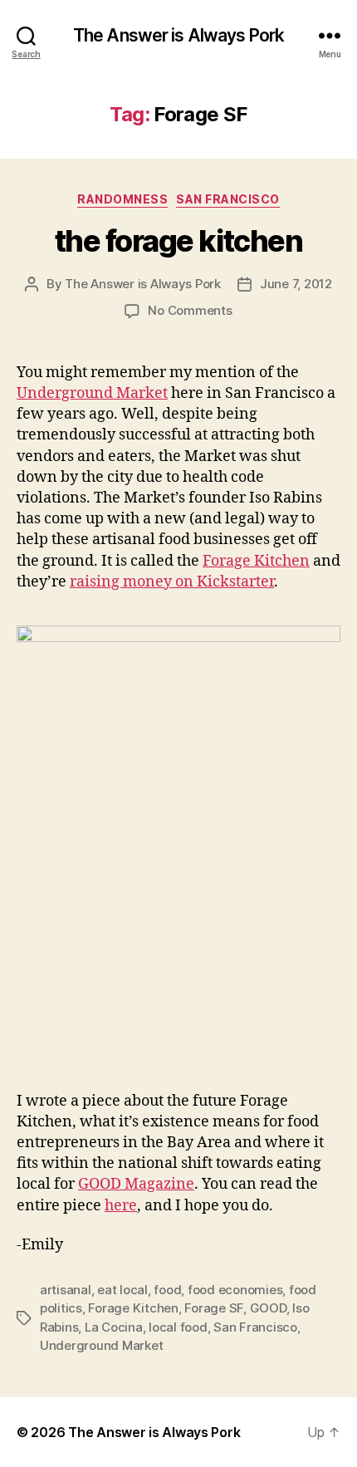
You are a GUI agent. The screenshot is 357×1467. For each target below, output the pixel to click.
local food (178, 1327)
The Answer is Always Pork (178, 35)
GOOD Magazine (136, 1184)
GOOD (268, 1308)
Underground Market (92, 393)
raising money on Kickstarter (172, 581)
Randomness (122, 199)
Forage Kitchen (256, 561)
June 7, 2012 (296, 284)
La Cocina (114, 1327)
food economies (235, 1290)
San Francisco (228, 199)
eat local (122, 1290)
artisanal (65, 1290)
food (167, 1290)
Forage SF (213, 1308)
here (121, 1205)
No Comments (190, 310)
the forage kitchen (178, 241)
